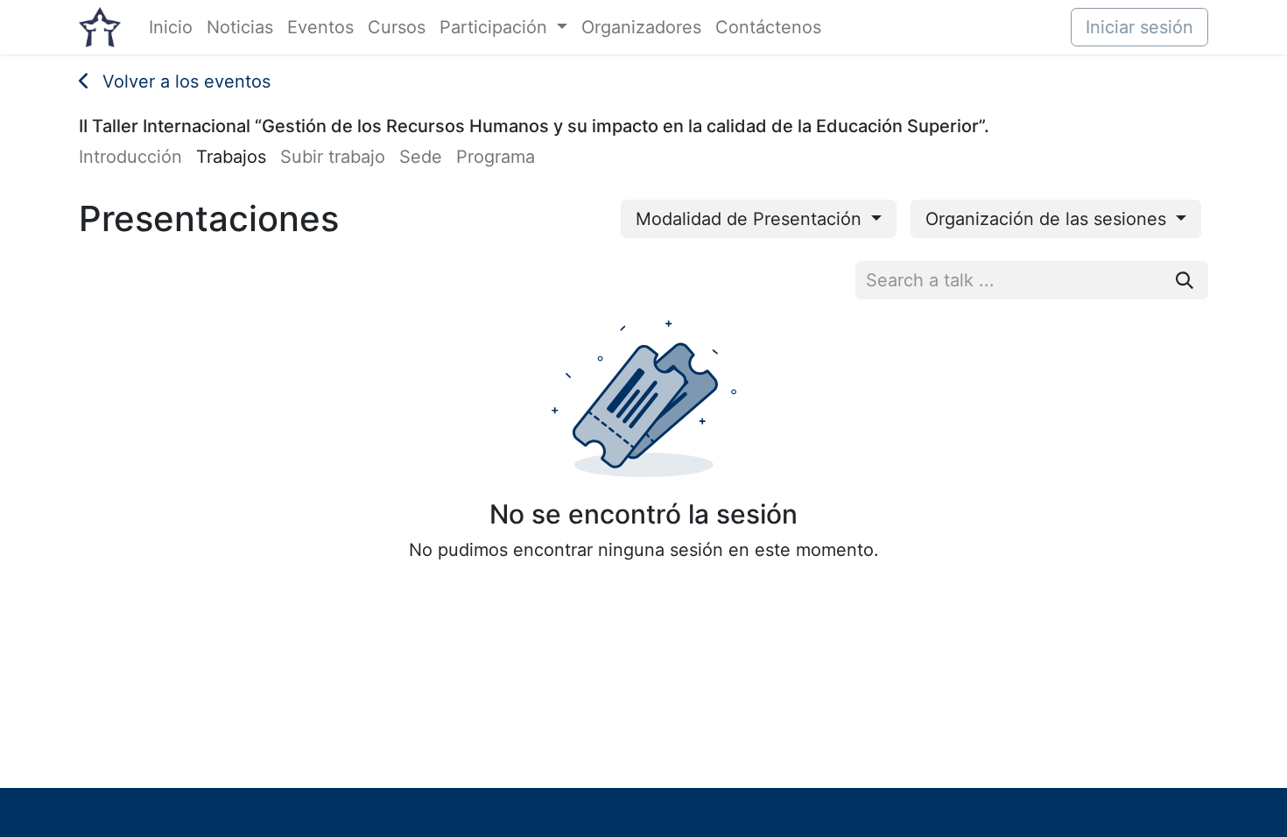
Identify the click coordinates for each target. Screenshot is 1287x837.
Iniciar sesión (1139, 27)
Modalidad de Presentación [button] (751, 218)
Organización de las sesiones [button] (1048, 218)
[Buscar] (1184, 280)
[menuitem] (171, 27)
